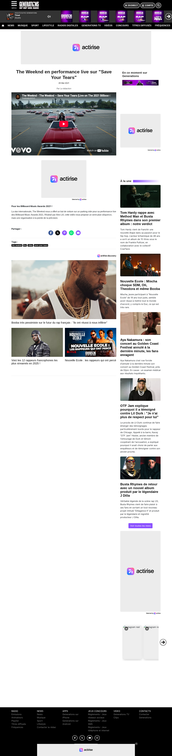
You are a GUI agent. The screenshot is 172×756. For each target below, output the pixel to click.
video (30, 245)
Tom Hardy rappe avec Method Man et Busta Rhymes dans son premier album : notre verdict (140, 218)
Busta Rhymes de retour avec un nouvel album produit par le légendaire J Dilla (139, 489)
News (11, 25)
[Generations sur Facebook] (74, 738)
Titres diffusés (141, 25)
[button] (132, 642)
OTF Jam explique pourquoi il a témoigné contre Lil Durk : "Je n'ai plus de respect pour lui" (139, 411)
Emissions (16, 714)
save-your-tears (41, 245)
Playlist (15, 720)
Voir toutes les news (140, 525)
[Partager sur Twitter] (57, 234)
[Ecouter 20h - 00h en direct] (140, 82)
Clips (116, 717)
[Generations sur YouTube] (89, 738)
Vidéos (108, 25)
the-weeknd (17, 245)
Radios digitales (68, 25)
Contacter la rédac (46, 727)
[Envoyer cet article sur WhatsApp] (71, 234)
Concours (122, 25)
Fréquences (162, 25)
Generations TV (91, 25)
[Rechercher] (158, 5)
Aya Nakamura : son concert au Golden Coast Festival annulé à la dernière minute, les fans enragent (139, 347)
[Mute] (49, 17)
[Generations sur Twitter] (82, 738)
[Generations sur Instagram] (97, 738)
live (25, 245)
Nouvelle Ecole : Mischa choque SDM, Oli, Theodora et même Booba (140, 285)
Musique (23, 25)
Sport (35, 25)
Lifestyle (48, 25)
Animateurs (17, 717)
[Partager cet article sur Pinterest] (64, 234)
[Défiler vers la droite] (163, 642)
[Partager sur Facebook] (50, 234)
